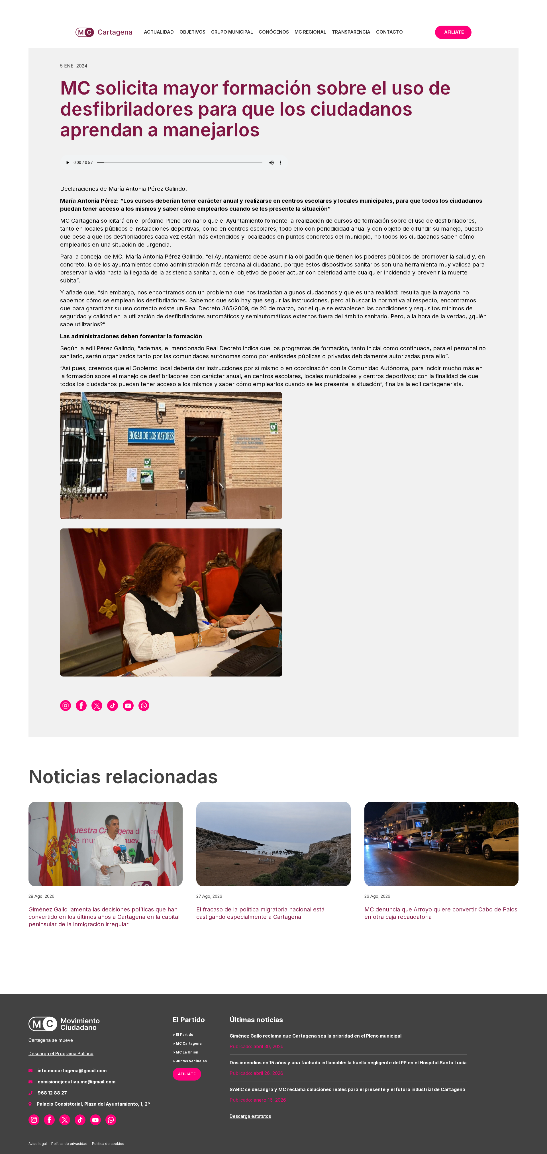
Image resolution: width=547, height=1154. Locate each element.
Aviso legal (37, 1143)
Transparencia (351, 32)
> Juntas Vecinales (190, 1061)
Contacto (389, 32)
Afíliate (454, 32)
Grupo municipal (232, 32)
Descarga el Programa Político (60, 1053)
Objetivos (192, 32)
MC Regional (310, 32)
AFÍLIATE (187, 1074)
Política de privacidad (69, 1143)
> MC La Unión (185, 1052)
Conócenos (274, 32)
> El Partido (183, 1034)
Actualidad (159, 32)
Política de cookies (108, 1143)
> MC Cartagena (187, 1043)
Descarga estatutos (250, 1116)
